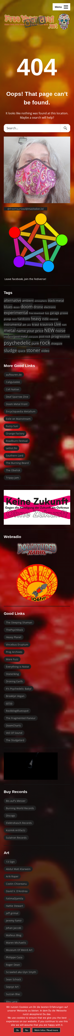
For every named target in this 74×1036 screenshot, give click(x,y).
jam (24, 324)
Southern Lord (14, 455)
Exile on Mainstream (18, 418)
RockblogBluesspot (17, 710)
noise (60, 330)
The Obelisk (13, 470)
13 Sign (10, 861)
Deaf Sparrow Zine (17, 396)
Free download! (36, 313)
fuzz (47, 313)
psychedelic (17, 342)
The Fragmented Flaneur (21, 718)
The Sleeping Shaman (19, 622)
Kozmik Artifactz (15, 830)
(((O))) (9, 703)
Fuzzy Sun (12, 426)
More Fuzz (12, 659)
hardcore (23, 319)
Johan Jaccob (13, 928)
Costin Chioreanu (16, 883)
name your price (29, 330)
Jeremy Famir (14, 920)
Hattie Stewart (14, 906)
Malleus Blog (13, 935)
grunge (7, 319)
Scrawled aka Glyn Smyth (21, 972)
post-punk (33, 336)
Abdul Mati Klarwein (18, 869)
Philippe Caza (14, 957)
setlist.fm (11, 448)
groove (64, 313)
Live (57, 324)
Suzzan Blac (13, 994)
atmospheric (40, 300)
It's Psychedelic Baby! (18, 688)
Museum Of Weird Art (19, 950)
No (26, 1030)
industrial (53, 319)
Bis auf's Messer (16, 801)
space (22, 351)
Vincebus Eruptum (17, 644)
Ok (17, 1030)
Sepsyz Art (12, 986)
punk (35, 343)
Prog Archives (14, 652)
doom (26, 306)
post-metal (21, 336)
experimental (16, 312)
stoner (33, 350)
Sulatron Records (16, 837)
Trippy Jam (12, 477)
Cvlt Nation (12, 389)
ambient (28, 300)
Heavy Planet (13, 637)
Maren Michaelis (16, 942)
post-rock (44, 336)
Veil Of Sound (14, 733)
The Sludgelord (15, 740)
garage (54, 313)
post (11, 336)
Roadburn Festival (17, 441)
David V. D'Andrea (16, 891)
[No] (69, 1019)
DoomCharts (13, 725)
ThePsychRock (14, 630)
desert (16, 307)
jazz (29, 324)
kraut (35, 324)
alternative (12, 300)
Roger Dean (13, 964)
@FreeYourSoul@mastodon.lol (25, 209)
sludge (10, 350)
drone (38, 307)
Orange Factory (15, 433)
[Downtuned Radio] (37, 549)
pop (6, 336)
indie (45, 319)
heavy (36, 318)
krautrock (46, 324)
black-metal (56, 300)
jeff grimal (12, 913)
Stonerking (12, 674)
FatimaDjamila (14, 898)
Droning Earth (14, 681)
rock (45, 342)
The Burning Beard (17, 463)
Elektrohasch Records (19, 823)
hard (14, 319)
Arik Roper (12, 876)
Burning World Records (20, 808)
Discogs (10, 815)
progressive (60, 336)
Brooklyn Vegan (15, 696)
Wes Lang (11, 1001)
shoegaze (56, 343)
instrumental (13, 324)
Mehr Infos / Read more (46, 1030)
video (45, 350)
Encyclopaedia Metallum (20, 411)
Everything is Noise (17, 666)
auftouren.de (14, 374)
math (64, 325)
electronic (50, 307)
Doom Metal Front (16, 404)
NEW (49, 330)
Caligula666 (13, 382)
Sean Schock (13, 979)
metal (10, 330)
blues (8, 306)
